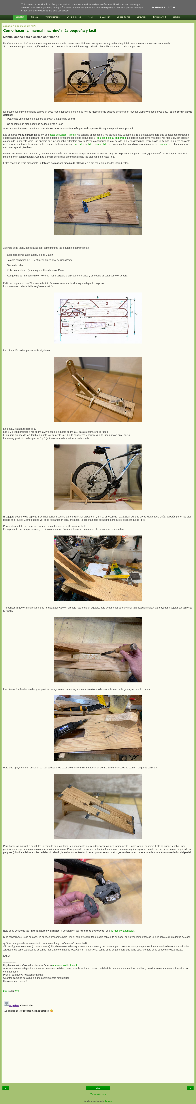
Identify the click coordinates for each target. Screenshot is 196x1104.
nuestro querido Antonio (65, 965)
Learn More (158, 7)
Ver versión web (98, 1094)
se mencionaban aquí (122, 930)
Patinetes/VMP (159, 17)
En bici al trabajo (74, 17)
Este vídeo (78, 144)
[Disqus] (98, 1038)
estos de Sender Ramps (62, 134)
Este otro (163, 144)
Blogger (108, 1101)
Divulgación (105, 17)
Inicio (98, 1088)
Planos (90, 17)
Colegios (176, 17)
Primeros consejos (52, 17)
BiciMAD (34, 17)
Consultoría (142, 17)
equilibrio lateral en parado (111, 138)
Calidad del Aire (123, 17)
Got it (171, 7)
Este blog (20, 17)
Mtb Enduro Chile (97, 144)
